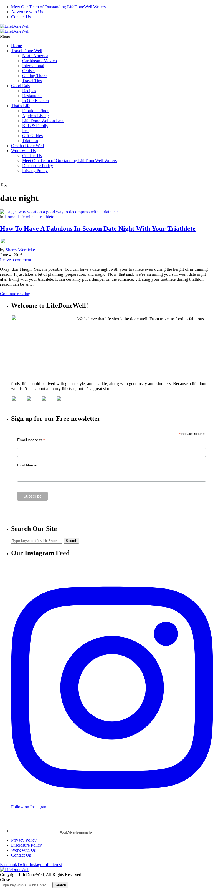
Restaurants (32, 95)
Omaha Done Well (27, 145)
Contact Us (21, 16)
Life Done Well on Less (43, 120)
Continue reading (15, 293)
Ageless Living (35, 115)
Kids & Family (35, 125)
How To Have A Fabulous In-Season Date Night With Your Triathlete (98, 228)
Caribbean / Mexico (39, 60)
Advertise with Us (27, 11)
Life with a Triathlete (35, 216)
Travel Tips (32, 80)
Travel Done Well (26, 50)
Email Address (31, 440)
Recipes (29, 90)
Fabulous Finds (35, 110)
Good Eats (20, 85)
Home (16, 45)
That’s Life (20, 105)
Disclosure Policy (37, 165)
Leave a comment (15, 259)
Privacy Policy (35, 170)
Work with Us (23, 150)
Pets (25, 130)
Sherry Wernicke (20, 249)
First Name (27, 465)
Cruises (28, 70)
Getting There (34, 75)
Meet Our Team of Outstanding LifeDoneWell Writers (58, 6)
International (33, 65)
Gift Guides (32, 135)
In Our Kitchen (35, 100)
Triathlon (30, 140)
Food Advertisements (74, 832)
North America (35, 55)
